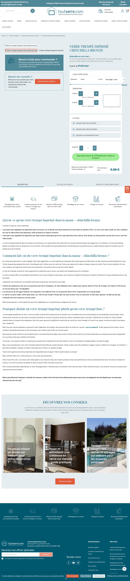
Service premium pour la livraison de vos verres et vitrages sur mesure (118, 556)
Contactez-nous (93, 570)
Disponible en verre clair (81, 56)
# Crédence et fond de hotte (57, 446)
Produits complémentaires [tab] (107, 185)
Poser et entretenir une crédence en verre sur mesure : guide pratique (61, 455)
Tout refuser (85, 576)
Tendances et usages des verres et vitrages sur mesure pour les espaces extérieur (103, 454)
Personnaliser (99, 576)
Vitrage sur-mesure (96, 204)
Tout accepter (72, 576)
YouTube (74, 563)
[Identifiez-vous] (122, 11)
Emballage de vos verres (75, 204)
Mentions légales (93, 547)
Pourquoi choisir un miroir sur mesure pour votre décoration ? (19, 455)
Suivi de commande (108, 11)
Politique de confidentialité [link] (117, 576)
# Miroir (10, 446)
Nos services (92, 566)
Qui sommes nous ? (94, 558)
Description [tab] (22, 185)
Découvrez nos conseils (46, 81)
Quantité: (75, 147)
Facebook (69, 563)
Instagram (78, 563)
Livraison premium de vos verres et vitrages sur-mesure (33, 207)
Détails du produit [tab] (65, 185)
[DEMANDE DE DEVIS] (127, 188)
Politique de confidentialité (96, 562)
